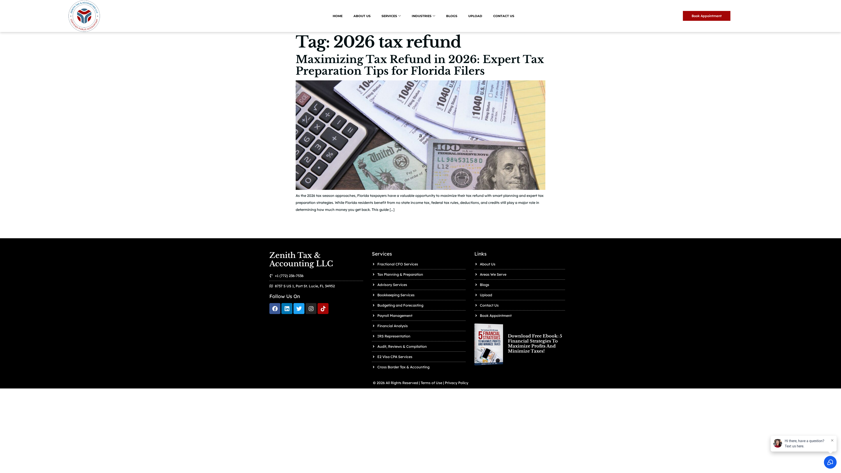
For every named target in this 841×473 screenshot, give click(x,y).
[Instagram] (311, 308)
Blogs (451, 16)
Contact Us (503, 16)
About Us (362, 16)
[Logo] (323, 308)
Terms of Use (431, 383)
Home (338, 16)
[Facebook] (274, 308)
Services (389, 16)
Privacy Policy (456, 383)
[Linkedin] (286, 308)
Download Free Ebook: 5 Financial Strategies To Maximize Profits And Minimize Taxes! (535, 344)
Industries (421, 16)
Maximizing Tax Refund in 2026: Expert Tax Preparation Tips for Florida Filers (420, 65)
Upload (475, 16)
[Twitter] (298, 308)
